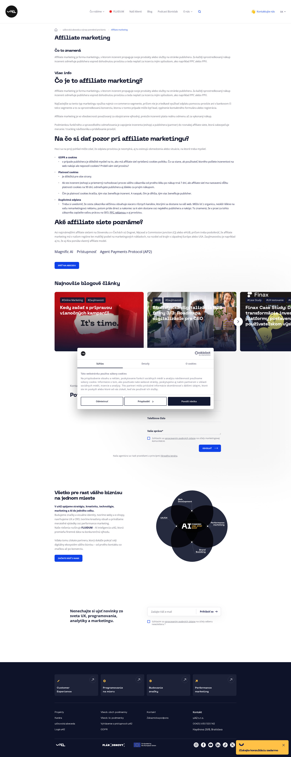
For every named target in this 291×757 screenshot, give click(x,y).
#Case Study (254, 300)
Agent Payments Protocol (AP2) (126, 251)
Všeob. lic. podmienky (112, 718)
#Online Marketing (72, 300)
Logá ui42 (60, 729)
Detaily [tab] (145, 363)
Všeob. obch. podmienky (114, 712)
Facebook (203, 744)
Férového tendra (169, 455)
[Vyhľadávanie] (199, 11)
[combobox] (283, 11)
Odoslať (207, 448)
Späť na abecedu (67, 265)
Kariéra (58, 718)
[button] (97, 11)
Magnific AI (64, 251)
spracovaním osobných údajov (180, 438)
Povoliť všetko (189, 401)
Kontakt (151, 712)
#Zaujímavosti (96, 300)
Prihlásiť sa (207, 611)
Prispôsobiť (144, 401)
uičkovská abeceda (65, 723)
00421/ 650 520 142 (204, 723)
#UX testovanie (275, 300)
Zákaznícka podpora (157, 718)
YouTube (210, 744)
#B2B (158, 300)
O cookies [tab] (191, 363)
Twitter (232, 744)
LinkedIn (218, 744)
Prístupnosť (86, 251)
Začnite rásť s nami (68, 558)
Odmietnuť (102, 401)
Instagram (196, 744)
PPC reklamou (118, 212)
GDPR (104, 729)
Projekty (59, 712)
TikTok (225, 744)
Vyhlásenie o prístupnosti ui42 (116, 723)
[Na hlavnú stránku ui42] (11, 11)
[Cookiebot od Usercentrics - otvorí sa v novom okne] (197, 353)
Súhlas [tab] (100, 363)
